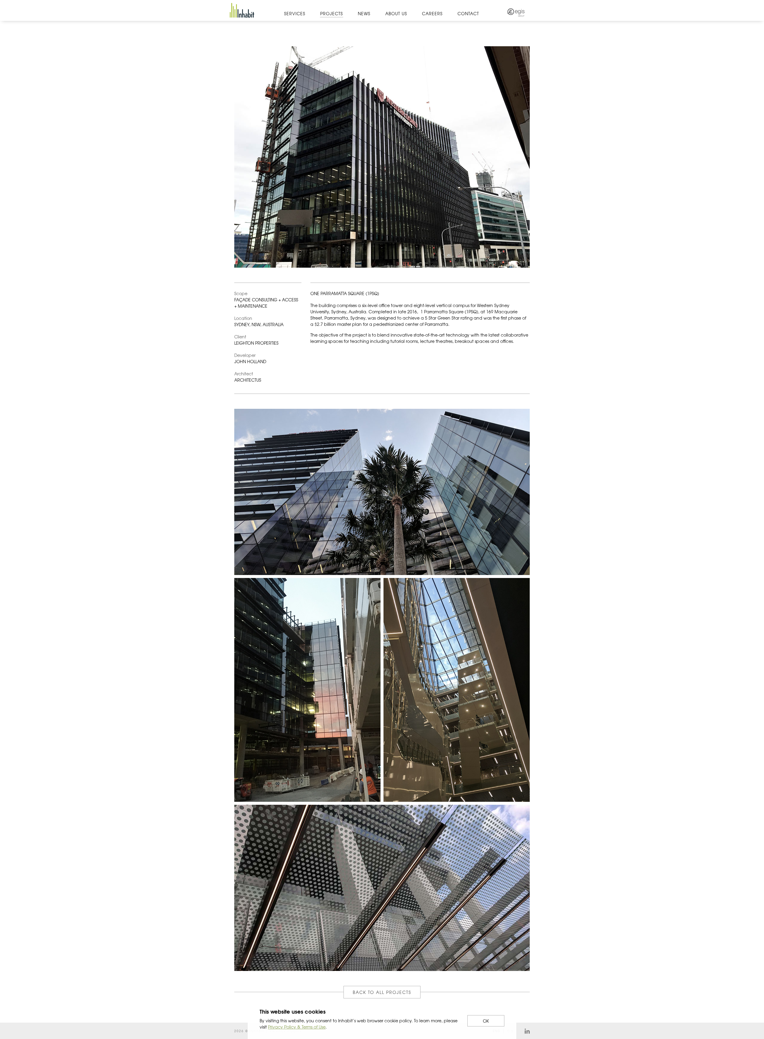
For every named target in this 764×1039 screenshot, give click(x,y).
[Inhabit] (242, 10)
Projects (331, 13)
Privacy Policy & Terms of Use (297, 1027)
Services (294, 13)
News (364, 13)
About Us (396, 13)
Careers (432, 13)
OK (486, 1021)
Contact (468, 13)
